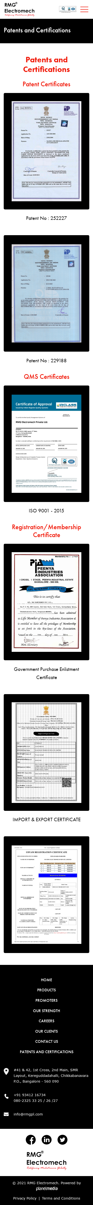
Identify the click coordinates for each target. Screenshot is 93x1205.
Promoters (46, 1000)
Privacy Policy (24, 1198)
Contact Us (46, 1041)
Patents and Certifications (46, 1051)
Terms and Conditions (61, 1198)
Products (46, 990)
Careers (46, 1020)
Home (46, 979)
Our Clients (46, 1031)
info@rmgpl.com (28, 1114)
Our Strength (46, 1010)
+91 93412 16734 (30, 1095)
